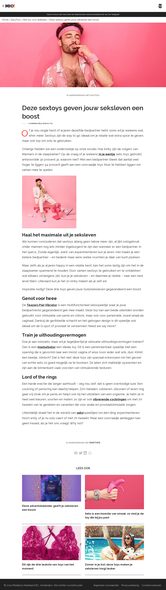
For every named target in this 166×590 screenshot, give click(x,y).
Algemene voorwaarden (106, 585)
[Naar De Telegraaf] (160, 9)
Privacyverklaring (130, 585)
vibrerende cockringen (109, 399)
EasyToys (16, 19)
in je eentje (107, 154)
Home (5, 19)
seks (80, 412)
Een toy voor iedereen (35, 19)
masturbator (46, 347)
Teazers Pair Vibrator (42, 305)
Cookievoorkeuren (151, 585)
